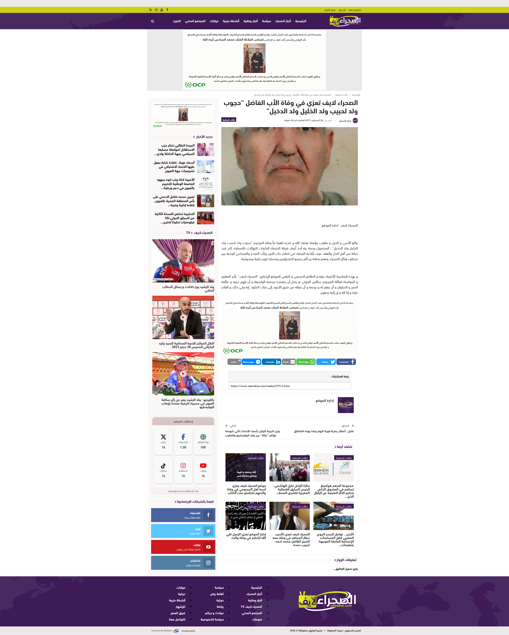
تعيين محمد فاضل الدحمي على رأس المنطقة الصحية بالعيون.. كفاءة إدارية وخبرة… (173, 200)
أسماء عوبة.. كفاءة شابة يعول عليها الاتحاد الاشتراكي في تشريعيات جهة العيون (174, 166)
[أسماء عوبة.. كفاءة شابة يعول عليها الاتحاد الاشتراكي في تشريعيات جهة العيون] (205, 166)
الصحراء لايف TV (251, 606)
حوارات (214, 20)
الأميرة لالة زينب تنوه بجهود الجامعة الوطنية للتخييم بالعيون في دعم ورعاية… (175, 183)
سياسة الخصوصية (212, 619)
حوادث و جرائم (214, 613)
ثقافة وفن (217, 593)
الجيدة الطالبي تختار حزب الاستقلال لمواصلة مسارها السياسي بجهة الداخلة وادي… (174, 149)
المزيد (177, 20)
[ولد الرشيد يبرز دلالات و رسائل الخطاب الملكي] (183, 261)
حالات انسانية (228, 119)
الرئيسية (300, 20)
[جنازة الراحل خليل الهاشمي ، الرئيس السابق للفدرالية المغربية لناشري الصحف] (289, 467)
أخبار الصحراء (283, 20)
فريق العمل (330, 9)
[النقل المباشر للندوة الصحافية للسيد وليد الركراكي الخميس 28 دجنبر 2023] (183, 317)
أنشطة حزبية (231, 20)
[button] (346, 362)
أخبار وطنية (251, 20)
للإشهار (342, 9)
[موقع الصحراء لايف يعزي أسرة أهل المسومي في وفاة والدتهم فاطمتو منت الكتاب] (245, 467)
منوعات (257, 619)
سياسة (266, 20)
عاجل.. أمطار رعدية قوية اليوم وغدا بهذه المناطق (324, 431)
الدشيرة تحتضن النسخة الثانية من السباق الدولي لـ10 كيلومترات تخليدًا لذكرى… (174, 217)
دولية (220, 600)
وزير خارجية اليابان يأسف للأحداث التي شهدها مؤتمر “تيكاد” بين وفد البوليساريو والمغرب (252, 433)
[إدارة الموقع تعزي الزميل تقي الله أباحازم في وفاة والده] (245, 516)
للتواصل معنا (355, 9)
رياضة (220, 606)
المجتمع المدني (195, 20)
